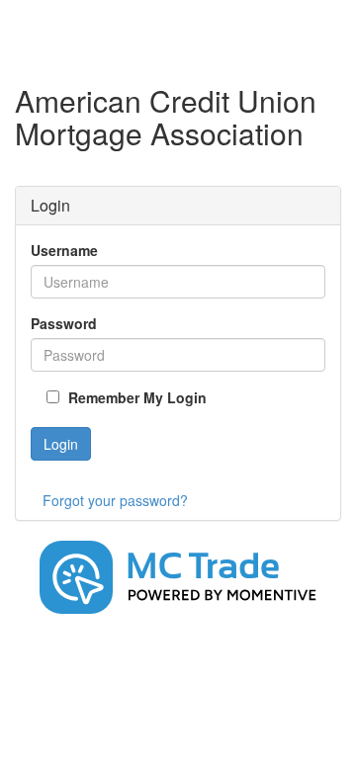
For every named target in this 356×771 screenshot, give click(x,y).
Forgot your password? (115, 500)
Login (61, 444)
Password (64, 323)
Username (64, 250)
